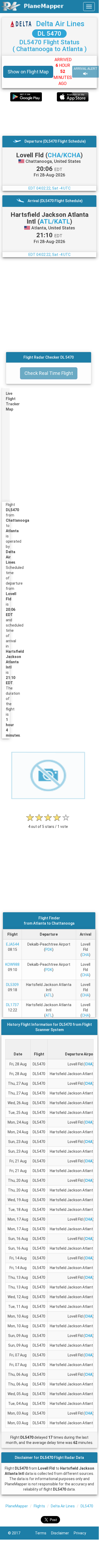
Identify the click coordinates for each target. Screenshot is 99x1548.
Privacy (82, 1533)
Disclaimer (62, 1533)
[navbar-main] (89, 6)
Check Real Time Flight (48, 373)
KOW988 (12, 964)
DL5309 (12, 985)
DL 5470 (49, 33)
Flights (39, 1506)
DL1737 (12, 1005)
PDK (48, 949)
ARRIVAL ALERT (85, 69)
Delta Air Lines (60, 23)
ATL (49, 995)
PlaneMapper (17, 1506)
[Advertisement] (49, 118)
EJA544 (12, 944)
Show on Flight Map (28, 71)
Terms (43, 1533)
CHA (85, 955)
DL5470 (87, 1506)
